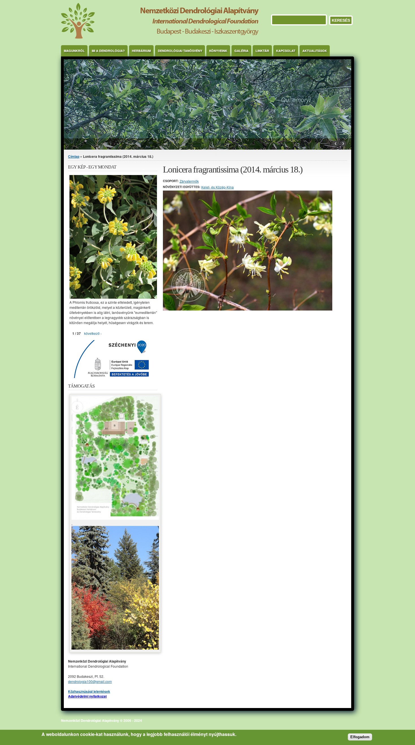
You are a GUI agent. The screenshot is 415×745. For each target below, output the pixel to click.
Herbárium (141, 51)
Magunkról (74, 51)
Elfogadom (360, 737)
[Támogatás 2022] (115, 518)
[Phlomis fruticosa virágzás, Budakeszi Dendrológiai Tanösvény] (113, 297)
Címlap (73, 156)
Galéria (241, 51)
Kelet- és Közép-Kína (217, 187)
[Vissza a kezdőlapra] (160, 37)
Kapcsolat (285, 51)
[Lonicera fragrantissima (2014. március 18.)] (247, 309)
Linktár (262, 51)
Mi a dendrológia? (108, 51)
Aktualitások (314, 51)
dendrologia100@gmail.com (90, 681)
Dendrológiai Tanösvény (180, 51)
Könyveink (218, 51)
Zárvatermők (189, 181)
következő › (93, 333)
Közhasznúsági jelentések (89, 691)
